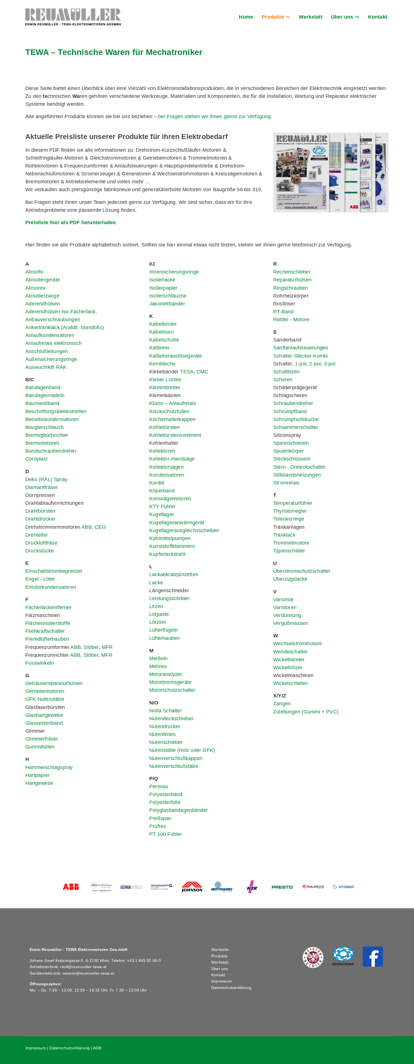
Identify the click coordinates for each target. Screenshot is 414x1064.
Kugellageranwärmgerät (176, 522)
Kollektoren (162, 451)
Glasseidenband (44, 723)
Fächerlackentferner (48, 607)
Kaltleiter (159, 348)
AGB (97, 1048)
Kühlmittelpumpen (170, 538)
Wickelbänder (288, 659)
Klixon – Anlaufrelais (172, 403)
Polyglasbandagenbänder (178, 810)
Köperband (162, 491)
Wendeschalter (290, 652)
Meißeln (158, 658)
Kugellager (161, 514)
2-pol (315, 364)
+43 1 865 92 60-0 (144, 960)
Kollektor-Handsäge (172, 459)
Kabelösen (161, 332)
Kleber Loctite (165, 379)
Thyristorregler (290, 511)
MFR (107, 647)
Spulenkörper (288, 451)
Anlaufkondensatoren (49, 335)
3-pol (329, 364)
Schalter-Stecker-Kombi (300, 356)
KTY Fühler (162, 506)
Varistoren (285, 607)
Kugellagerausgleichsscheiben (184, 530)
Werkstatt (310, 17)
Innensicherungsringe (174, 272)
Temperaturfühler (292, 503)
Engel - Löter (40, 579)
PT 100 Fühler (165, 834)
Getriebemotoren (44, 691)
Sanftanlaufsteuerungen (300, 348)
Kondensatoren (166, 475)
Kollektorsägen (166, 467)
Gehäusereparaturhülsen (54, 683)
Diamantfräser (41, 487)
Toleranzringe (288, 519)
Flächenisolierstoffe (47, 623)
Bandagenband (42, 387)
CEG (100, 527)
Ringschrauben (290, 288)
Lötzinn (157, 622)
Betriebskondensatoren (52, 419)
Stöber (91, 647)
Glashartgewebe (44, 715)
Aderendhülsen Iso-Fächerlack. (61, 311)
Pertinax (158, 786)
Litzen (156, 606)
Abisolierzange (42, 296)
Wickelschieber (290, 683)
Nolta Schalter (165, 710)
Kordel (156, 483)
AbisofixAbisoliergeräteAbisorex (42, 279)
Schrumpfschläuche (296, 419)
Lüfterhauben (164, 638)
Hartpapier (37, 775)
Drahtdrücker (40, 519)
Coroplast (36, 459)
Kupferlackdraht (167, 554)
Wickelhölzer (287, 667)
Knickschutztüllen (169, 411)
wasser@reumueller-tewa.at (88, 973)
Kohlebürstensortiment (175, 435)
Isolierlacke (162, 280)
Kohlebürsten (164, 427)
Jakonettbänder (167, 304)
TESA (186, 372)
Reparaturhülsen (292, 280)
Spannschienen (291, 443)
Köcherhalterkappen (172, 419)
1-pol (300, 364)
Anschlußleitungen (46, 351)
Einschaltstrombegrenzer (54, 571)
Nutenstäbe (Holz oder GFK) (182, 750)
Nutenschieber (166, 742)
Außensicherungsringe (51, 359)
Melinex (158, 666)
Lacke (156, 582)
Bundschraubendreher (51, 451)
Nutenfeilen (162, 734)
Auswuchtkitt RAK (45, 367)
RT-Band (283, 311)
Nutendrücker (164, 726)
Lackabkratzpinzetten (173, 574)
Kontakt (377, 17)
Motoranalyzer (165, 674)
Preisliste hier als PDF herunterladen (70, 222)
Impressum (221, 981)
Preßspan (160, 818)
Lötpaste (159, 614)
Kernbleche (162, 364)
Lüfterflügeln (163, 630)
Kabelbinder (163, 324)
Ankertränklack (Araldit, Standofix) (64, 327)
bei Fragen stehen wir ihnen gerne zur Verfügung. (215, 116)
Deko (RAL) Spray (46, 479)
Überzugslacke (290, 579)
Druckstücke (39, 551)
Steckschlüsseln (291, 459)
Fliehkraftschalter (45, 631)
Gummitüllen (39, 747)
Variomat (283, 599)
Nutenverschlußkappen (175, 758)
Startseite (220, 949)
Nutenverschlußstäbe (173, 766)
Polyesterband (165, 794)
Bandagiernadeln (44, 395)
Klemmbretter (164, 387)
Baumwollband (42, 403)
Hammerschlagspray (49, 767)
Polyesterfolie (165, 802)
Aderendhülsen (42, 304)
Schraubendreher (293, 403)
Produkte (273, 17)
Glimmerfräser (41, 739)
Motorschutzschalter (172, 690)
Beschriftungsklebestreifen (55, 411)
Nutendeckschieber (171, 718)
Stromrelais (286, 483)
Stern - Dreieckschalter (299, 467)
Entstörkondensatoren (50, 587)
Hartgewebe (39, 783)
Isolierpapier (163, 288)
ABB (86, 527)
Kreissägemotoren (170, 498)
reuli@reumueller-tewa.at (83, 966)
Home (246, 17)
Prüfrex (157, 826)
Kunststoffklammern (172, 546)
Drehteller (36, 535)
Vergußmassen (290, 623)
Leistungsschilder (169, 598)
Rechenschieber (292, 272)
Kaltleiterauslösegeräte (175, 356)
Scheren (282, 379)
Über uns (342, 17)
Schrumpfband (290, 411)
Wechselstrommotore (297, 643)
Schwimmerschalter (295, 427)
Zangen (282, 703)
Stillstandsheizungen (297, 475)
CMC (202, 372)
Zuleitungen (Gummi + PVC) (306, 712)
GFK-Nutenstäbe (44, 699)
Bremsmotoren (42, 443)
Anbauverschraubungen (52, 319)
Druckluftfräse (41, 543)
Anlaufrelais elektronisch (53, 343)
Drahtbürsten (40, 511)
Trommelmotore (291, 543)
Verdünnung (287, 615)
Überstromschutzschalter (302, 571)
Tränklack (284, 535)
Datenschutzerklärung (231, 987)
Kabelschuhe (164, 340)
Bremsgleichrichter (46, 435)
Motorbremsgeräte (170, 682)
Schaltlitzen (286, 372)
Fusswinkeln (39, 663)
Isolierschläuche (167, 296)
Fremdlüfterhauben (47, 639)
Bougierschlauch (44, 427)
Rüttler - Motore (291, 319)
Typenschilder (289, 551)
